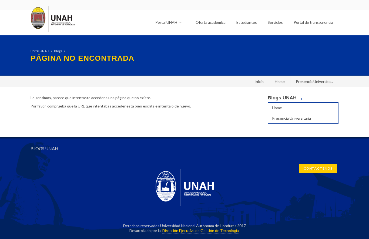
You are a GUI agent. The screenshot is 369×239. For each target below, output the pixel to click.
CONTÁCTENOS (318, 168)
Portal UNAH (166, 22)
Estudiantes (246, 22)
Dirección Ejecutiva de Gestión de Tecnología (200, 230)
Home (280, 81)
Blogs (58, 51)
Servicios (275, 22)
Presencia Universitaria (291, 118)
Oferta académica (211, 22)
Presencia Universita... (314, 81)
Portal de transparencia (313, 22)
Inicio (259, 81)
